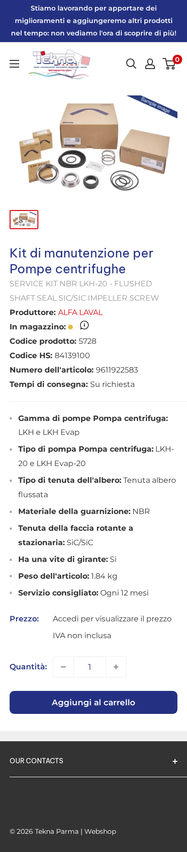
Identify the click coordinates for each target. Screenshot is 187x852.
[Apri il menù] (14, 64)
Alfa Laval (80, 312)
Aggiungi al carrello (93, 702)
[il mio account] (150, 63)
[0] (169, 64)
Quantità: (28, 666)
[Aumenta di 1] (116, 667)
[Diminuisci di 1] (63, 667)
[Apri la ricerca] (131, 63)
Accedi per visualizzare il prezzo (112, 618)
